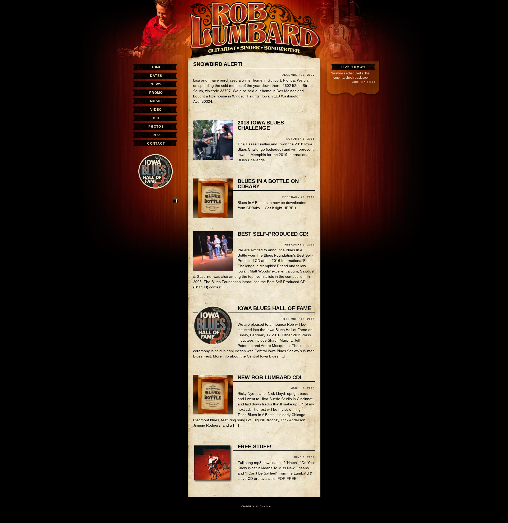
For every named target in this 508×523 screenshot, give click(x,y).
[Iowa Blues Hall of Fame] (155, 193)
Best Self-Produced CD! (273, 234)
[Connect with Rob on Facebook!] (175, 202)
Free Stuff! (254, 446)
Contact (156, 143)
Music (156, 101)
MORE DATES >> (364, 82)
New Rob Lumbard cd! (270, 377)
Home (156, 67)
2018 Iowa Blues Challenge (261, 125)
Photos (156, 126)
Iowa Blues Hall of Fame (274, 308)
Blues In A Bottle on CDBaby (268, 183)
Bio (156, 118)
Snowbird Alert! (218, 64)
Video (156, 109)
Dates (156, 76)
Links (156, 135)
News (156, 84)
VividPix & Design (256, 506)
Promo (156, 93)
